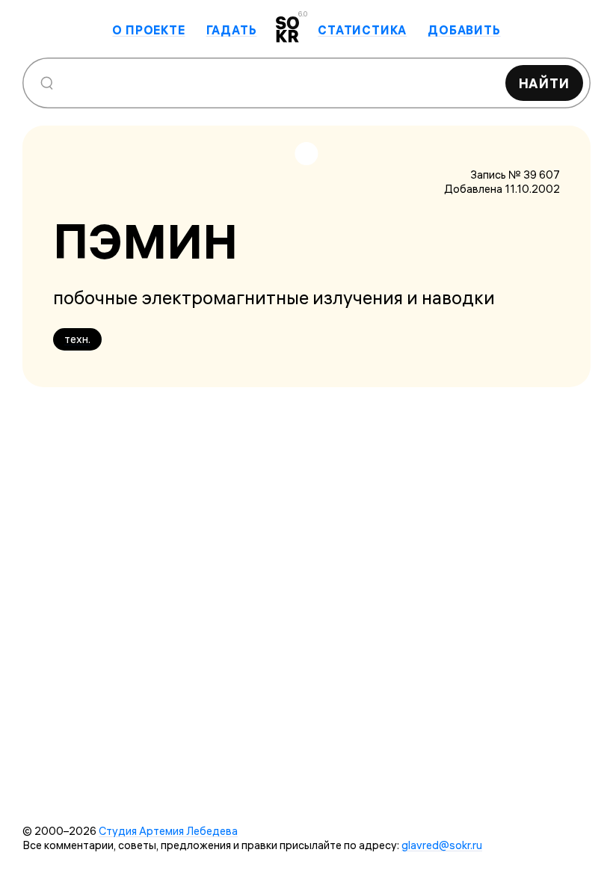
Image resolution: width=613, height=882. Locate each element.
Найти (544, 83)
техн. (77, 339)
